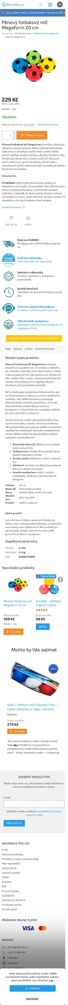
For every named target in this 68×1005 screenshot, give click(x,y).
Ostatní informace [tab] (45, 349)
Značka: (15, 37)
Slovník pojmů (9, 909)
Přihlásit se (14, 823)
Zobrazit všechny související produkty (34, 338)
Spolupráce (8, 896)
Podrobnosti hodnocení (46, 33)
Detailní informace (11, 207)
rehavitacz (13, 958)
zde (51, 980)
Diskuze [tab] (18, 349)
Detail (43, 626)
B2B (4, 886)
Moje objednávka (11, 863)
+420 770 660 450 (16, 952)
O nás (5, 850)
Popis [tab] (8, 349)
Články (5, 877)
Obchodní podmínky (13, 854)
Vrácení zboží (9, 868)
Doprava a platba (11, 873)
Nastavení (32, 999)
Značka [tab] (28, 349)
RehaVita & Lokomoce (13, 900)
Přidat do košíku (34, 135)
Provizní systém (10, 891)
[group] (34, 707)
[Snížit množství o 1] (15, 137)
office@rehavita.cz (17, 947)
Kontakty (7, 882)
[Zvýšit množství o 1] (15, 133)
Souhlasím (34, 988)
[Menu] (59, 4)
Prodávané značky (12, 905)
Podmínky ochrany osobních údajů (20, 859)
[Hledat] (40, 4)
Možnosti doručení (48, 125)
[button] (34, 737)
